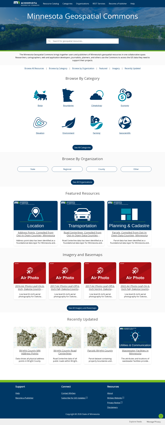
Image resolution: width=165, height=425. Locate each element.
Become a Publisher (118, 3)
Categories (67, 3)
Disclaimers (112, 407)
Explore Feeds (135, 421)
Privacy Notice (114, 402)
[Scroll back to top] (161, 416)
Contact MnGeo (68, 393)
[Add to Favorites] (2, 28)
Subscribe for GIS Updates (73, 398)
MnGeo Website (114, 398)
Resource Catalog (51, 3)
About (110, 393)
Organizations (82, 3)
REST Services (99, 3)
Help (132, 3)
